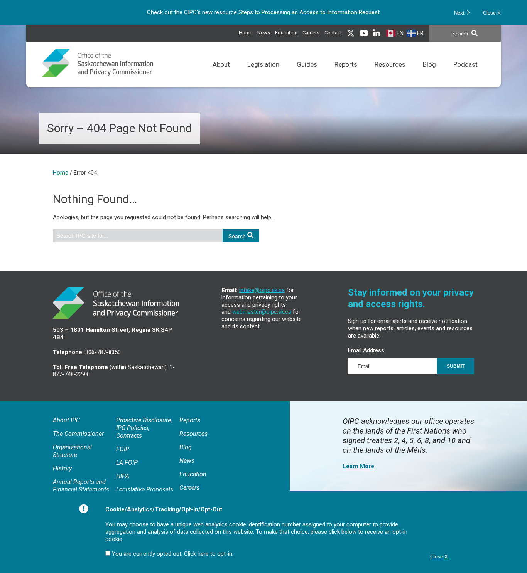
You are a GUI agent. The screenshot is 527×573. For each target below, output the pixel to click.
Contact (333, 32)
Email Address (366, 350)
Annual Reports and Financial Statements (81, 485)
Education (286, 31)
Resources (390, 74)
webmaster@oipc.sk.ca (261, 311)
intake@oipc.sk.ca (262, 290)
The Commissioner (78, 433)
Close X (492, 13)
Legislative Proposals (144, 489)
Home (245, 32)
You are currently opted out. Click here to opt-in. (172, 553)
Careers (311, 31)
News (263, 31)
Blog (429, 74)
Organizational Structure (72, 451)
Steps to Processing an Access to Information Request (309, 12)
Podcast (465, 74)
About (221, 74)
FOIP (122, 449)
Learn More (358, 466)
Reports (345, 74)
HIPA (122, 476)
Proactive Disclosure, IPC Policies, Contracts (144, 428)
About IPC (66, 420)
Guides (307, 74)
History (62, 468)
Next (460, 13)
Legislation (263, 74)
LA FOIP (127, 462)
